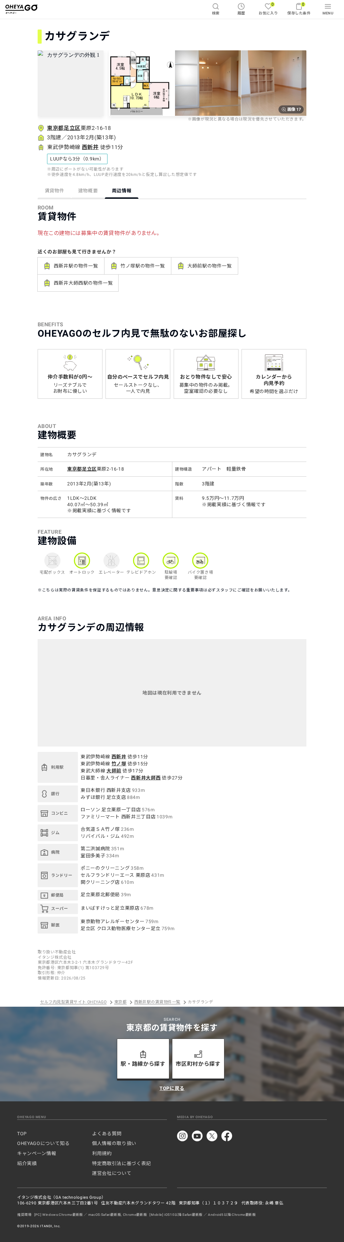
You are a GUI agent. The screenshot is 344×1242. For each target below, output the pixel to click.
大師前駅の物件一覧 (209, 266)
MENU (328, 13)
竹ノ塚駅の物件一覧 (143, 266)
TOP (22, 1133)
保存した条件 (298, 8)
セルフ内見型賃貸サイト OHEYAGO (73, 1002)
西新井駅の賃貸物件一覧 (157, 1002)
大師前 (113, 770)
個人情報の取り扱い (114, 1143)
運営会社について (111, 1173)
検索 (216, 13)
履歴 (241, 13)
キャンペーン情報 (36, 1153)
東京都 (120, 1002)
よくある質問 (107, 1133)
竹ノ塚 (119, 763)
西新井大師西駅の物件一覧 (83, 283)
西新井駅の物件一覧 (76, 266)
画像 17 (294, 109)
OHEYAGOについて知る (43, 1143)
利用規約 (102, 1153)
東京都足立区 (64, 128)
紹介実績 (27, 1163)
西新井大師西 (146, 777)
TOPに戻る (172, 1088)
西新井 (90, 147)
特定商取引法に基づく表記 (121, 1163)
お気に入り (268, 8)
